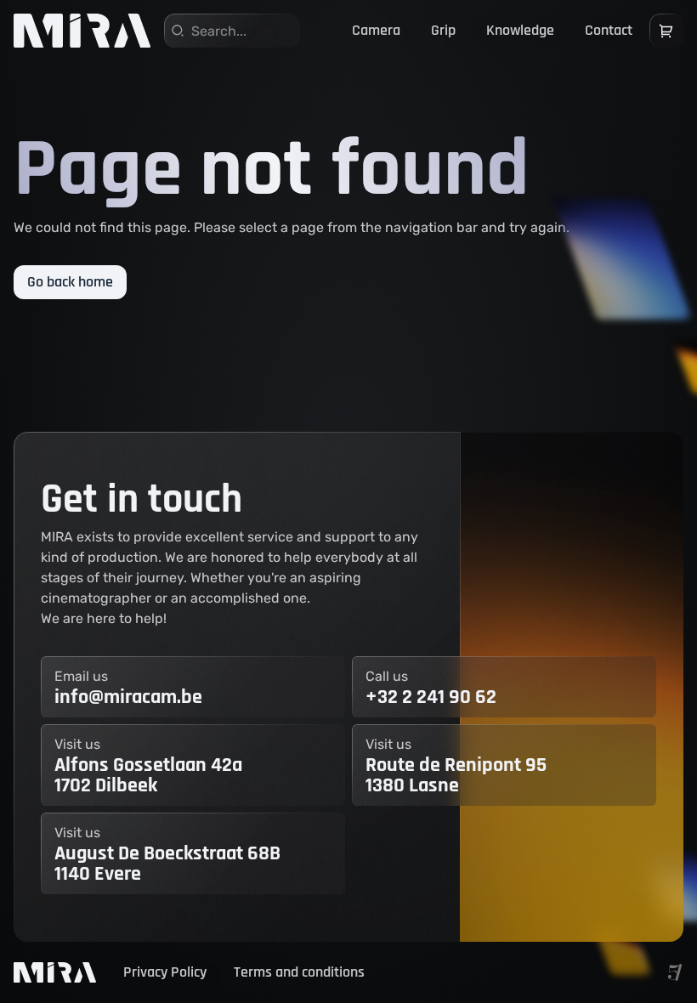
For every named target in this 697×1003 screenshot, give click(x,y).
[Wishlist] (666, 31)
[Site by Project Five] (674, 972)
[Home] (82, 31)
